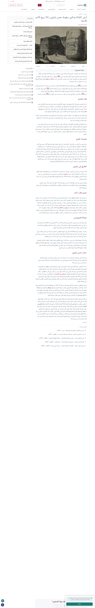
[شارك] (3, 600)
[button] (51, 66)
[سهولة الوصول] (11, 1)
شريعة (71, 9)
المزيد (32, 9)
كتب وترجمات (62, 9)
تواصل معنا (23, 9)
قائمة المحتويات (79, 70)
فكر (78, 9)
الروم (65, 174)
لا (57, 606)
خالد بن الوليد (49, 79)
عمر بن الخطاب (63, 208)
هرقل (49, 288)
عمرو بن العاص (60, 274)
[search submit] (39, 5)
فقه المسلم (41, 9)
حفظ (83, 66)
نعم (64, 606)
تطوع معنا (12, 5)
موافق (79, 604)
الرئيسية (83, 9)
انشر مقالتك (19, 5)
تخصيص (72, 600)
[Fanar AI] (2, 604)
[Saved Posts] (9, 1)
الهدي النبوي (51, 9)
